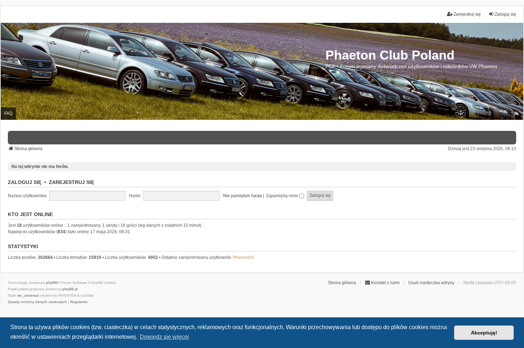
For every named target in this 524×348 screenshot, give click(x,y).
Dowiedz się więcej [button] (164, 337)
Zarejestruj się (71, 182)
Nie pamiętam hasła (242, 195)
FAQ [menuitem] (8, 113)
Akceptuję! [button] (484, 333)
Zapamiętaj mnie (282, 195)
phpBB (51, 283)
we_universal (27, 295)
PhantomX (243, 257)
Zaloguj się (24, 182)
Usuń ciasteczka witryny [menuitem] (431, 282)
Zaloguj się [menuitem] (505, 14)
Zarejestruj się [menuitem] (467, 14)
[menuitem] (382, 283)
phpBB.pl (70, 289)
